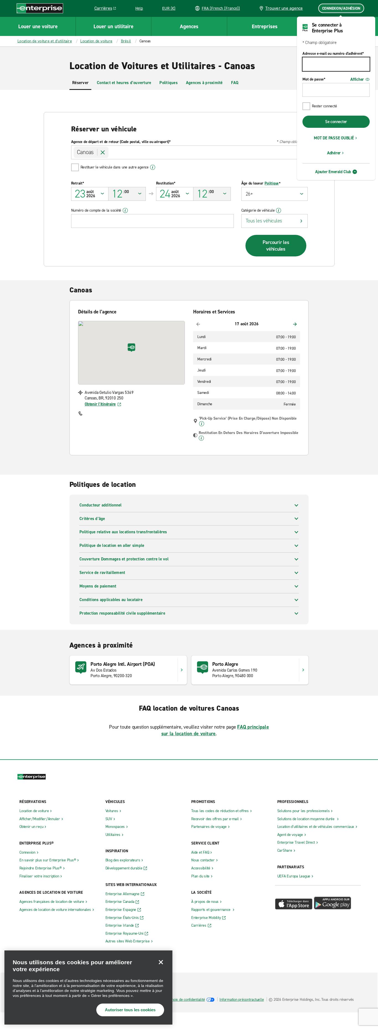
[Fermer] (160, 962)
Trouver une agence (284, 8)
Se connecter (336, 121)
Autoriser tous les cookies (130, 1009)
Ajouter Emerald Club (333, 172)
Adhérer (334, 153)
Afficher (357, 79)
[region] (88, 987)
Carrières (107, 9)
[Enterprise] (40, 8)
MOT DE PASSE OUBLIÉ (334, 138)
